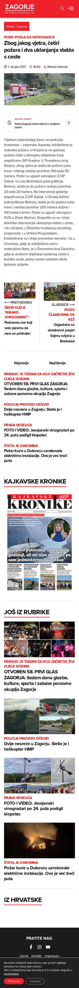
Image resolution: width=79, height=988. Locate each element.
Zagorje (22, 26)
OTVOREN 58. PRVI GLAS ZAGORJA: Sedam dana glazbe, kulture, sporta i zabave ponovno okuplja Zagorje (39, 384)
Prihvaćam (14, 981)
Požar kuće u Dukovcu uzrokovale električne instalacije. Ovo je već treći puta (35, 453)
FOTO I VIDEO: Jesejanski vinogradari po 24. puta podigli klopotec (39, 430)
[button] (70, 8)
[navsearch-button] (62, 9)
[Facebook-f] (31, 947)
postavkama (11, 974)
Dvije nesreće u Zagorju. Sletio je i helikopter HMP (33, 409)
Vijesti (10, 26)
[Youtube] (48, 947)
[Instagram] (39, 947)
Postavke (35, 981)
